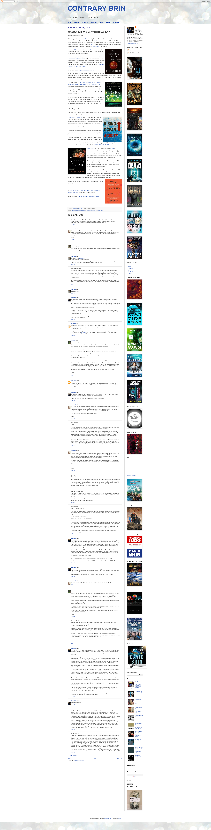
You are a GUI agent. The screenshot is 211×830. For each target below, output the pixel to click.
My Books (85, 22)
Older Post (119, 758)
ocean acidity (100, 210)
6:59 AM (73, 584)
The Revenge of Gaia (99, 40)
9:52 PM (73, 319)
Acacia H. (73, 229)
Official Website (131, 265)
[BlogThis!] (89, 208)
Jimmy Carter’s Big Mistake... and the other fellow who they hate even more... (139, 750)
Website (76, 22)
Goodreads (130, 271)
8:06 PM (73, 729)
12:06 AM (73, 502)
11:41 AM (73, 239)
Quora (108, 22)
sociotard (73, 323)
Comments (131, 52)
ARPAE (112, 148)
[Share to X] (90, 208)
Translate (138, 777)
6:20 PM (73, 576)
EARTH (92, 44)
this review (81, 258)
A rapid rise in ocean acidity (75, 117)
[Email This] (87, 208)
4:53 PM (73, 562)
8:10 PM (73, 752)
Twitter (101, 22)
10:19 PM (73, 487)
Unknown (73, 380)
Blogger (119, 818)
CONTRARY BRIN (97, 8)
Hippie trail (83, 332)
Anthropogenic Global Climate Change (78, 210)
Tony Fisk (73, 244)
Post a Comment (73, 755)
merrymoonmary (108, 818)
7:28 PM (73, 445)
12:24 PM (73, 388)
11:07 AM (73, 224)
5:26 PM (73, 418)
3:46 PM (73, 400)
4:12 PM (73, 252)
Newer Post (70, 758)
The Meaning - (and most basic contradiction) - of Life (139, 701)
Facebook (94, 22)
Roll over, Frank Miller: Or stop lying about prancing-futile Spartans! (138, 734)
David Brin (73, 297)
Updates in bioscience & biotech (138, 757)
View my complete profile (132, 43)
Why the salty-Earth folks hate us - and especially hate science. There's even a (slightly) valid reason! (135, 685)
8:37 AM (73, 643)
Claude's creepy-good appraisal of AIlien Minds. (139, 693)
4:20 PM (73, 533)
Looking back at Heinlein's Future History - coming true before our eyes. (139, 710)
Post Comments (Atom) (79, 760)
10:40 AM (73, 696)
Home (69, 22)
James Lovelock (96, 46)
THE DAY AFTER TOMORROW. (101, 144)
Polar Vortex (85, 39)
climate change (90, 210)
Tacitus (73, 340)
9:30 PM (73, 470)
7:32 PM (73, 264)
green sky (95, 210)
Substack (116, 22)
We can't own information (138, 740)
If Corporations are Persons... (139, 716)
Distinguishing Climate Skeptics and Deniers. (88, 196)
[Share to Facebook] (92, 208)
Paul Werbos (90, 148)
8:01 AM (73, 375)
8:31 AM (73, 616)
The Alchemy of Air (102, 150)
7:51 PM (73, 293)
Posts (130, 50)
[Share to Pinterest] (94, 208)
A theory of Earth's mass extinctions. (86, 70)
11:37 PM (73, 335)
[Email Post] (85, 208)
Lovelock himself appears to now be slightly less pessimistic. (85, 49)
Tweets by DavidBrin (131, 475)
